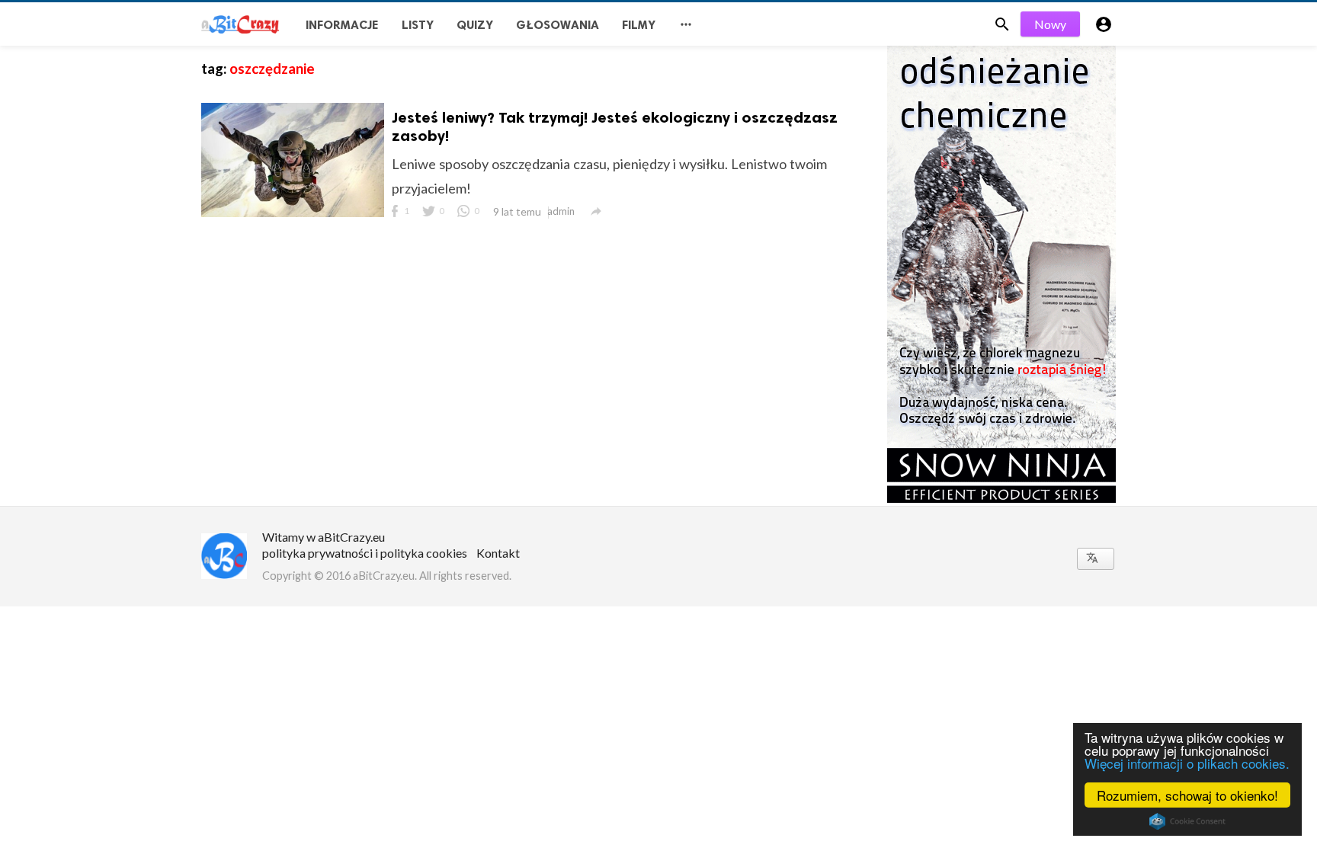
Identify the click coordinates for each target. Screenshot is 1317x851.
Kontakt (498, 552)
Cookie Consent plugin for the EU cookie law (1187, 821)
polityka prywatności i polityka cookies (364, 552)
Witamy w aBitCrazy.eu (323, 536)
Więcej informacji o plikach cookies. (1187, 763)
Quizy (475, 25)
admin (561, 211)
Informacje (342, 25)
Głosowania (557, 25)
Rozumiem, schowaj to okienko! (1187, 795)
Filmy (638, 25)
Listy (418, 25)
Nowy (1050, 24)
